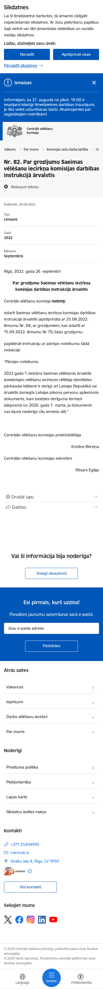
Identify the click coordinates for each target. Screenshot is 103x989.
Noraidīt (27, 54)
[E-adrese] (14, 871)
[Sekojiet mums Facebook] (19, 920)
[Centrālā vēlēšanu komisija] (53, 137)
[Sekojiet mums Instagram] (31, 919)
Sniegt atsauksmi (51, 573)
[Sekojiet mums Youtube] (53, 919)
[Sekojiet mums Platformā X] (8, 920)
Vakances (14, 686)
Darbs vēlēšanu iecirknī (26, 716)
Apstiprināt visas (76, 54)
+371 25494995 (25, 844)
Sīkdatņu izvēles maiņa (26, 811)
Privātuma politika (22, 767)
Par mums (15, 731)
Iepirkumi (14, 701)
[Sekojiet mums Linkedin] (42, 920)
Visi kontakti (30, 886)
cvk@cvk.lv (20, 852)
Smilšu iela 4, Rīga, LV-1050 (35, 861)
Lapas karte (16, 796)
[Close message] (94, 82)
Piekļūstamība (18, 782)
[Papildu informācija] (30, 871)
